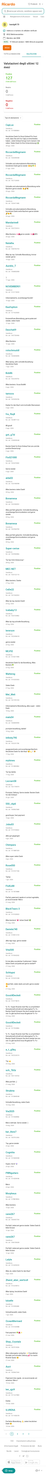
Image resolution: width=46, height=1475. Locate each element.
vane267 (10, 1214)
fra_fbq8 (10, 414)
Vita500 (10, 949)
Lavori (16, 1451)
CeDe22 (10, 589)
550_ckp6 (11, 803)
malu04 (9, 717)
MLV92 (9, 651)
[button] (32, 4)
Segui (7, 48)
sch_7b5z (11, 1070)
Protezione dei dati (28, 1446)
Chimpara (11, 844)
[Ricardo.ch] (8, 4)
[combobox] (23, 11)
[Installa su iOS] (14, 1462)
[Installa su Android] (32, 1462)
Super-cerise (12, 548)
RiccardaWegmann (16, 152)
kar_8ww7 (11, 1131)
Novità (9, 1451)
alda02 (9, 478)
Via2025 (10, 1111)
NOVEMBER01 (13, 286)
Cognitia (10, 1152)
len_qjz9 (10, 1389)
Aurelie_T (11, 265)
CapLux (10, 125)
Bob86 (9, 373)
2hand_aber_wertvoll (17, 1280)
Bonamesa (11, 498)
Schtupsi (10, 972)
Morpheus (11, 1193)
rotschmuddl (12, 350)
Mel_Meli (10, 694)
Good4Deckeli (13, 995)
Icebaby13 (11, 610)
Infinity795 (11, 737)
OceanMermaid (14, 1321)
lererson (10, 630)
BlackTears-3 (13, 908)
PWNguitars (12, 1173)
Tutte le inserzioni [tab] (12, 54)
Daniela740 (11, 929)
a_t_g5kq (11, 1049)
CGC (12, 1441)
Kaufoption (11, 307)
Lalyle (9, 1259)
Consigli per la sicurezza (30, 1451)
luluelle (9, 1300)
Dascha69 (11, 329)
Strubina (10, 1090)
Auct (8, 1366)
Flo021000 (11, 457)
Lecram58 (11, 781)
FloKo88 (10, 886)
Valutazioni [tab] (31, 54)
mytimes (10, 760)
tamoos (10, 393)
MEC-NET (11, 569)
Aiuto (40, 1446)
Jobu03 (10, 824)
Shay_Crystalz (13, 1341)
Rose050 (10, 865)
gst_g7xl (10, 434)
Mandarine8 (12, 222)
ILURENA (10, 1410)
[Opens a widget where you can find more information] (8, 1471)
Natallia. (10, 243)
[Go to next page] (29, 1434)
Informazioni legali (11, 1446)
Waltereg (10, 673)
